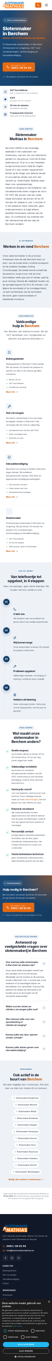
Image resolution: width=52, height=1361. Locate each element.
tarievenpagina (31, 799)
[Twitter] (18, 1258)
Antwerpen (8, 1295)
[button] (26, 1356)
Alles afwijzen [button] (26, 1351)
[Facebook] (5, 1258)
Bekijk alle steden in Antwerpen (25, 1179)
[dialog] (26, 1330)
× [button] (49, 1302)
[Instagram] (12, 1258)
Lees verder (17, 1326)
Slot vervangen (9, 1275)
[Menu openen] (46, 5)
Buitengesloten (9, 1270)
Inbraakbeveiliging (11, 1279)
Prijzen (6, 1283)
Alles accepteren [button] (26, 1344)
